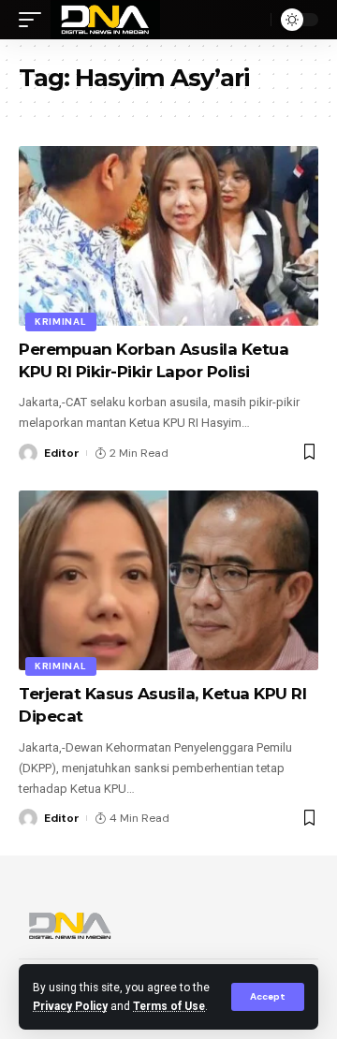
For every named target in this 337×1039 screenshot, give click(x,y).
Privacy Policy (70, 1006)
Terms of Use (169, 1006)
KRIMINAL (61, 321)
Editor (62, 453)
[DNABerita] (105, 19)
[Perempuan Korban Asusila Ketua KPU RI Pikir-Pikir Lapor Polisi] (168, 236)
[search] (252, 19)
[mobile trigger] (35, 19)
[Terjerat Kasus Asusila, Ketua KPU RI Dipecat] (168, 580)
